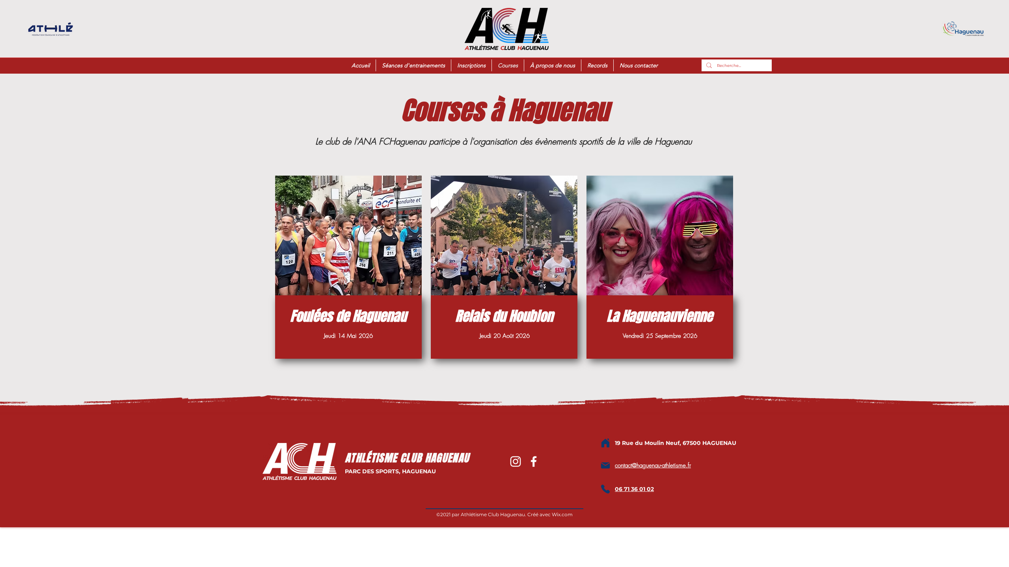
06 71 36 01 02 (634, 489)
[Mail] (605, 465)
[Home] (605, 443)
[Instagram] (515, 461)
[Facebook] (534, 461)
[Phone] (605, 489)
